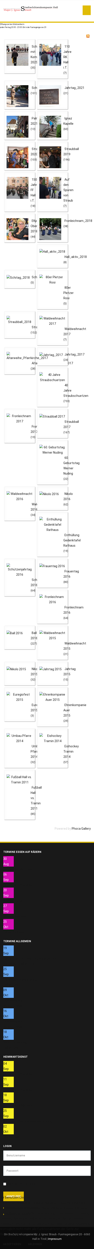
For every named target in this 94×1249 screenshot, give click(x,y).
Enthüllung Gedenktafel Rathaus (72, 540)
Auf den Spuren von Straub (68, 190)
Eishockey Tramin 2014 (71, 751)
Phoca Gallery (81, 828)
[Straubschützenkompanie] (30, 8)
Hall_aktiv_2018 (75, 257)
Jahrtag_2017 (74, 354)
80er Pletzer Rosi (68, 293)
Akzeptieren (12, 1244)
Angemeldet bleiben (22, 1183)
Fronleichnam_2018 (78, 221)
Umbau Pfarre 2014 (36, 751)
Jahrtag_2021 (74, 88)
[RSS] (88, 36)
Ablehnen (35, 1244)
